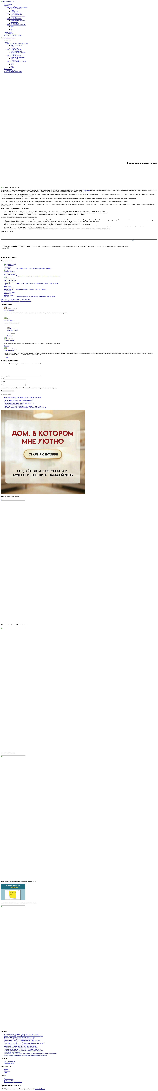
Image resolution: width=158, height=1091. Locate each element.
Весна (12, 28)
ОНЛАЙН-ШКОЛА (9, 33)
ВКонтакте (7, 1071)
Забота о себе (14, 22)
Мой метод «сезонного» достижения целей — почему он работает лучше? (25, 407)
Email (3, 381)
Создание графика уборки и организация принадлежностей (21, 1047)
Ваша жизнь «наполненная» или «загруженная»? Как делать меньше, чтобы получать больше (30, 1053)
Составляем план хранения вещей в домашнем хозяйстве (20, 1044)
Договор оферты (8, 1079)
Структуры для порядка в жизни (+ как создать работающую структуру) (24, 1043)
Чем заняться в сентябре (10, 401)
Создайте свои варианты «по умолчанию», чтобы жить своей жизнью (23, 1050)
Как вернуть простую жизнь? (12, 1052)
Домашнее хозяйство (16, 8)
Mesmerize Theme (40, 1089)
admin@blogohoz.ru (9, 1061)
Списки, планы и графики (18, 16)
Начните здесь (8, 4)
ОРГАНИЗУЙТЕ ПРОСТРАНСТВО (17, 7)
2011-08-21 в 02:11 (9, 320)
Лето (12, 29)
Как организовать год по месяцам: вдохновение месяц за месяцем (22, 397)
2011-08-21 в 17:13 (12, 330)
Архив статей (8, 32)
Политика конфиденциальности (13, 1082)
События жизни (15, 23)
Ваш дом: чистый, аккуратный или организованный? (19, 1039)
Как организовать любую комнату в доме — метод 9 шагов (20, 1042)
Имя (2, 378)
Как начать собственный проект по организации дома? (19, 1037)
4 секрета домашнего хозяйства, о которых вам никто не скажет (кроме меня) (25, 1055)
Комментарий (5, 375)
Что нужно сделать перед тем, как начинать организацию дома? (22, 1040)
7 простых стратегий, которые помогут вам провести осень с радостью (24, 406)
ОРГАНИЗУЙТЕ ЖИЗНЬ (14, 19)
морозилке (87, 190)
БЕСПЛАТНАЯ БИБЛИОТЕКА (13, 35)
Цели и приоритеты (16, 14)
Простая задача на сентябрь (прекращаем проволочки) (19, 403)
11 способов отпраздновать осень (13, 404)
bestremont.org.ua (11, 349)
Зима (12, 26)
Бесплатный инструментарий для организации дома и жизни (21, 1034)
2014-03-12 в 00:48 (9, 340)
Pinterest (6, 1069)
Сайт (2, 384)
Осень (12, 30)
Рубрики (6, 5)
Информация (14, 11)
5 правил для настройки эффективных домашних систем (20, 1046)
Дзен (5, 1072)
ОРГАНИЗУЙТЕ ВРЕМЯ (14, 13)
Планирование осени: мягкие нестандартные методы (19, 399)
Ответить (6, 315)
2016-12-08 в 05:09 (9, 350)
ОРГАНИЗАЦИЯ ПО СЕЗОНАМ (16, 25)
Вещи (12, 10)
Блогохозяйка (14, 328)
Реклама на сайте (9, 1063)
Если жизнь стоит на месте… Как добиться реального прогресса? (22, 1049)
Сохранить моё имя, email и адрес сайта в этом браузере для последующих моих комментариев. (29, 388)
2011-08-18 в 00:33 (9, 310)
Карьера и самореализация (18, 20)
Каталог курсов (8, 1080)
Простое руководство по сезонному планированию (18, 400)
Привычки (14, 17)
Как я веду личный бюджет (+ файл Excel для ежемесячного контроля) (23, 1036)
